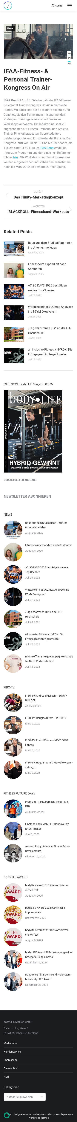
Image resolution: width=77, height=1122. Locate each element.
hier (15, 157)
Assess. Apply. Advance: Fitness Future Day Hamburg (47, 848)
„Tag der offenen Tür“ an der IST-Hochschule (49, 330)
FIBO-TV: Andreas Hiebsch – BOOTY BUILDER (46, 698)
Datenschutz (11, 1068)
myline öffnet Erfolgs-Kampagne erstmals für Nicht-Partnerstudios (49, 659)
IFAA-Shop (46, 148)
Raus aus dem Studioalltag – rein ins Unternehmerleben (50, 245)
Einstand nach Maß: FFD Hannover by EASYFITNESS (47, 826)
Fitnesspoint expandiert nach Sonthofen (47, 266)
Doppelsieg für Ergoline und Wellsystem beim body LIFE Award (47, 977)
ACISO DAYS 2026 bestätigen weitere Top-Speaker (47, 288)
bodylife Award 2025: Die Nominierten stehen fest (47, 932)
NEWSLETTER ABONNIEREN (27, 496)
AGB (6, 1076)
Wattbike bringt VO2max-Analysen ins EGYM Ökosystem (50, 309)
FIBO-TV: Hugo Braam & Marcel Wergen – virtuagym (49, 765)
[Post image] (14, 248)
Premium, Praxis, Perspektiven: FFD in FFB (47, 804)
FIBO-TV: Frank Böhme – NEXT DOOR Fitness (47, 742)
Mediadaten (11, 1043)
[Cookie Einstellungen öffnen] (7, 1117)
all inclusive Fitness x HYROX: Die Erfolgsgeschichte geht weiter (50, 352)
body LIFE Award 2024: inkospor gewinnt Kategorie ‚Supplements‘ (49, 954)
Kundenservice (12, 1051)
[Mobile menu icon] (69, 5)
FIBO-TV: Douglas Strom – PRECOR (45, 717)
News (10, 28)
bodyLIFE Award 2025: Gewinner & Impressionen (45, 910)
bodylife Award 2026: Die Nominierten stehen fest (47, 888)
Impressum (10, 1060)
